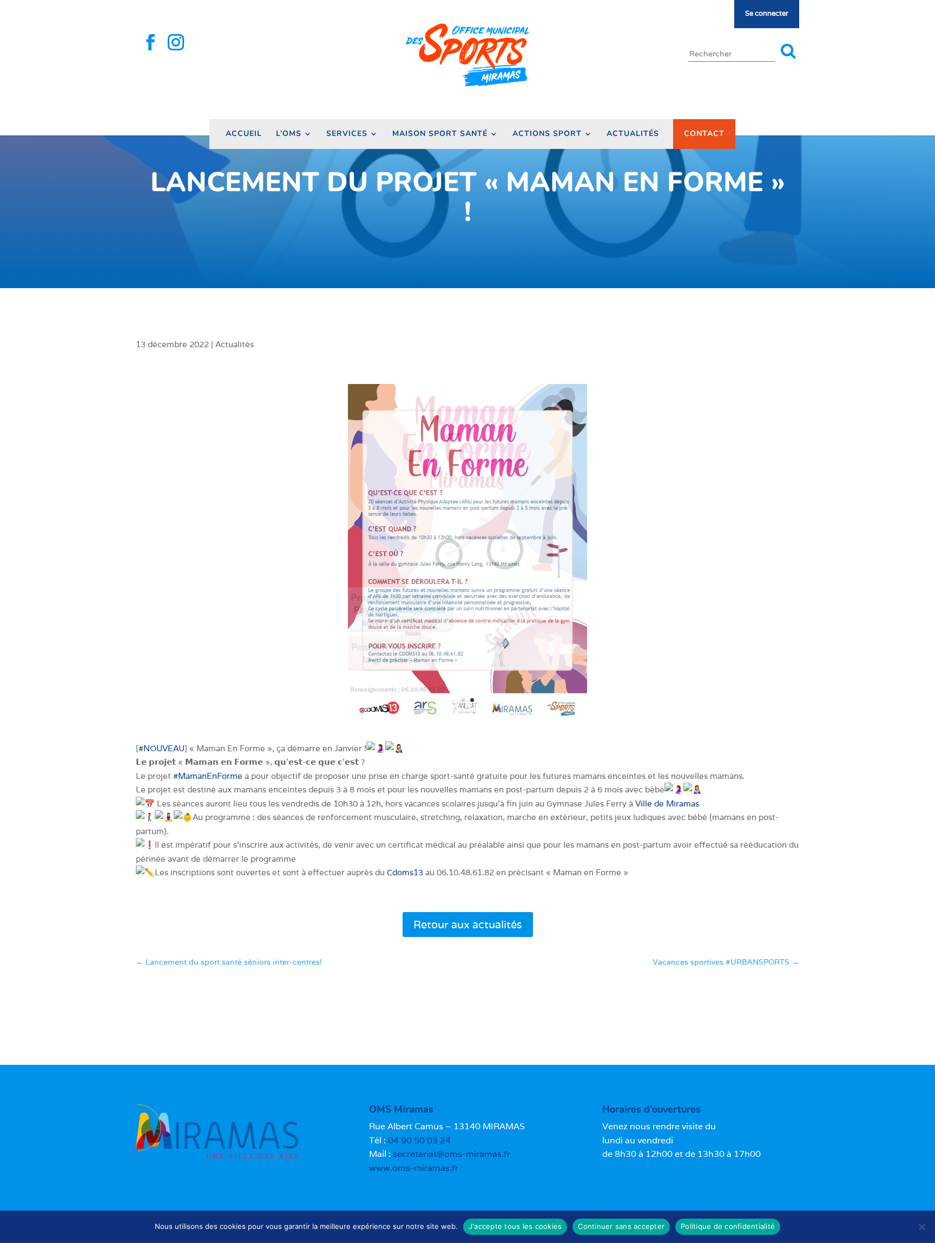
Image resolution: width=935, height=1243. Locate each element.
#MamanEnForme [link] (207, 776)
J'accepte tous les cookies (515, 1226)
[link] (667, 803)
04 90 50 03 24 (419, 1140)
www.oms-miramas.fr (413, 1168)
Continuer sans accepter (621, 1226)
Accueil (244, 134)
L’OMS (288, 134)
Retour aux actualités (467, 924)
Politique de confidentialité (728, 1226)
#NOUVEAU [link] (162, 748)
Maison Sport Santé (440, 134)
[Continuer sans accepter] (921, 1226)
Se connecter (766, 13)
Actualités (633, 134)
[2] (467, 723)
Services (346, 134)
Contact (704, 133)
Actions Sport (547, 134)
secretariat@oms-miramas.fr (451, 1154)
